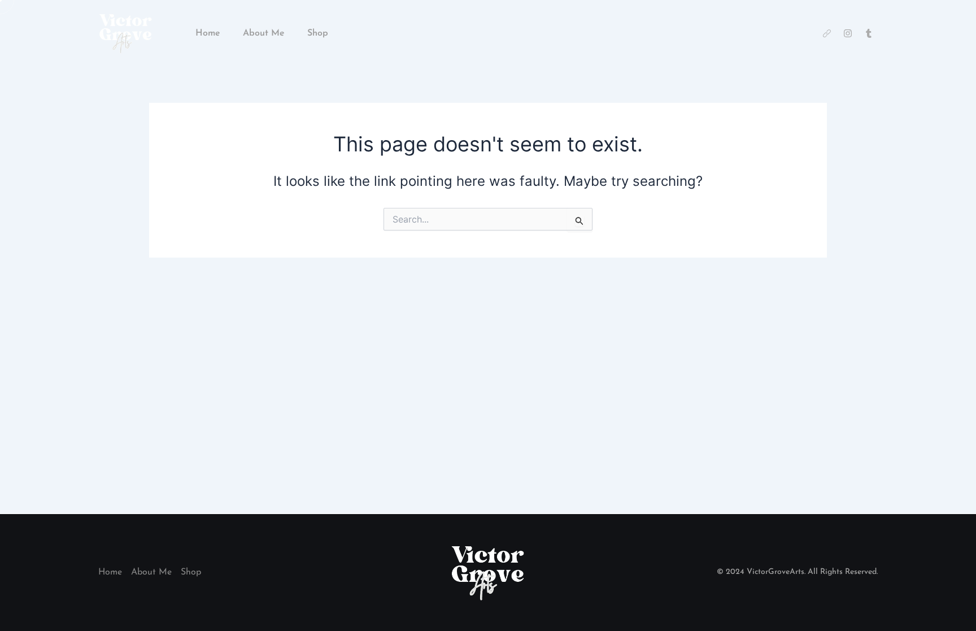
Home (207, 33)
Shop (317, 33)
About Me (264, 33)
